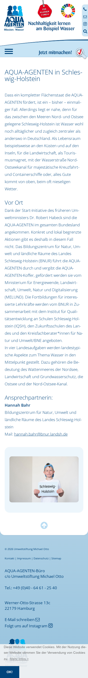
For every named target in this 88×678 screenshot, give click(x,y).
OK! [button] (10, 672)
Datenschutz (41, 558)
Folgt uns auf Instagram (29, 625)
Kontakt (9, 558)
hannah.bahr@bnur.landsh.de (41, 434)
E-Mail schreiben (22, 619)
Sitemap (56, 558)
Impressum (24, 558)
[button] (19, 658)
